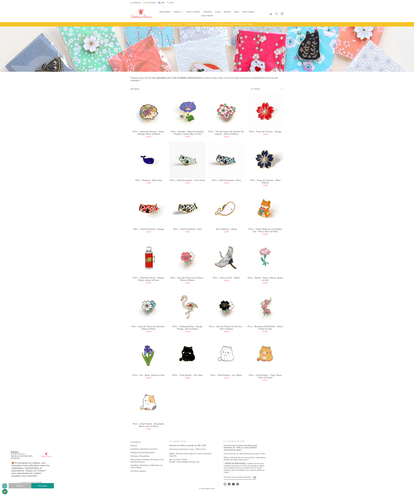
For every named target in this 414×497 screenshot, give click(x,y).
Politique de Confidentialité (142, 452)
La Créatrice (135, 2)
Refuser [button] (15, 451)
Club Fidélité (207, 15)
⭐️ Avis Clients (149, 2)
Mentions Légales (138, 471)
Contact (133, 445)
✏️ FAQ (170, 2)
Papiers (177, 11)
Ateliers (227, 11)
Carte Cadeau (248, 11)
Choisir (20, 485)
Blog (236, 11)
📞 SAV (161, 2)
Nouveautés (164, 11)
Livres (218, 11)
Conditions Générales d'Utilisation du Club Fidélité (146, 466)
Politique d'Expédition (140, 456)
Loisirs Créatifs (193, 11)
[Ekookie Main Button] (5, 491)
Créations (207, 11)
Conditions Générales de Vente (143, 449)
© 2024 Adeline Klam (207, 489)
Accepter (42, 485)
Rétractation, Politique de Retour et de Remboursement (147, 460)
